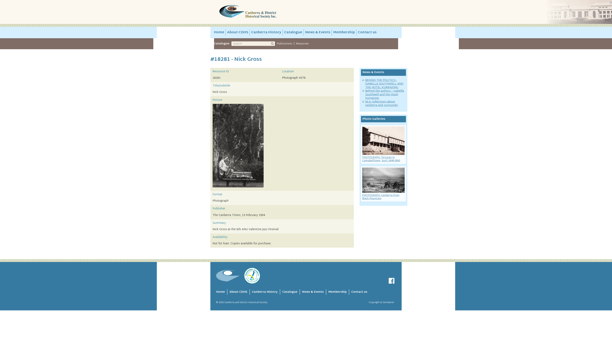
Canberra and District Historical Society (245, 302)
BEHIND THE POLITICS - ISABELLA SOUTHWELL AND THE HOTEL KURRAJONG (384, 84)
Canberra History (266, 32)
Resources (302, 43)
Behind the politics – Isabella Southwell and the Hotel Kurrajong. (384, 94)
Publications (284, 43)
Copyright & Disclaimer (381, 302)
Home (219, 32)
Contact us (367, 32)
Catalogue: (222, 43)
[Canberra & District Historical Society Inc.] (259, 12)
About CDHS (237, 32)
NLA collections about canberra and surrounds (381, 103)
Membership (344, 32)
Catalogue (293, 32)
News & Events (317, 32)
